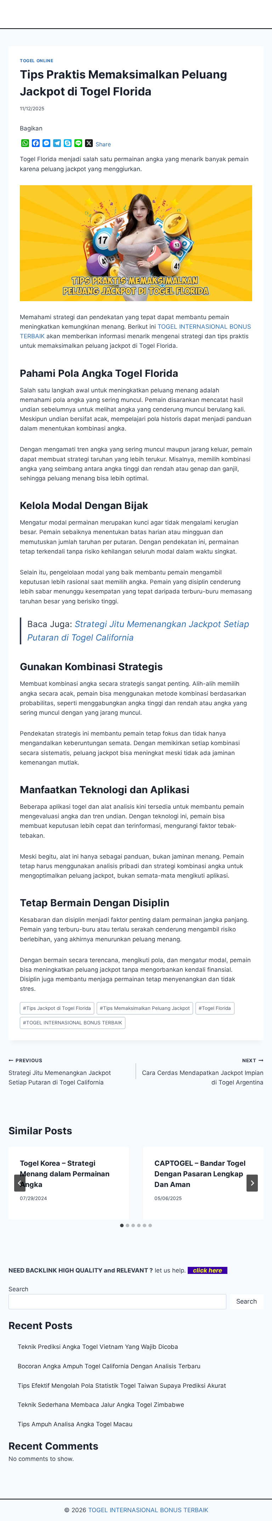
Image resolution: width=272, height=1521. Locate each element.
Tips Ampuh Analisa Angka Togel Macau (75, 1424)
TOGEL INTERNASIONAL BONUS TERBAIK (72, 1022)
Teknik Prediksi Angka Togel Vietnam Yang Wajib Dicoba (98, 1346)
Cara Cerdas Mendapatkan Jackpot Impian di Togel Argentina (203, 1072)
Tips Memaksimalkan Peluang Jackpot (145, 1008)
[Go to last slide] (20, 1183)
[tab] (122, 1225)
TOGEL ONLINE (36, 60)
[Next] (252, 1183)
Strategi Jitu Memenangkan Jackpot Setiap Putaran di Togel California (59, 1072)
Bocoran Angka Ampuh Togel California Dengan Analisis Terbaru (109, 1366)
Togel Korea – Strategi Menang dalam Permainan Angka (64, 1174)
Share (103, 144)
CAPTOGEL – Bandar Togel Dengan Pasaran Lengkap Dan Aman (199, 1174)
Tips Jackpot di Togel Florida (57, 1008)
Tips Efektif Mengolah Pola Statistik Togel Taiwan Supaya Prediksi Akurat (122, 1385)
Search (18, 1289)
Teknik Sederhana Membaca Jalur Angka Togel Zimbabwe (101, 1404)
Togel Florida (215, 1008)
